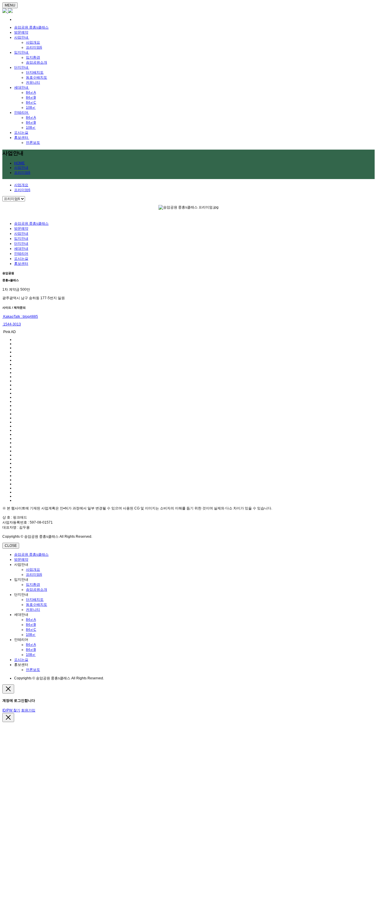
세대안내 (21, 87)
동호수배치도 (36, 77)
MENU (10, 5)
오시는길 (21, 132)
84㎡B (31, 97)
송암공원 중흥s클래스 (31, 27)
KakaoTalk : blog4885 (20, 317)
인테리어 (21, 112)
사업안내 (21, 37)
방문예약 (21, 32)
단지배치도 (35, 72)
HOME (19, 163)
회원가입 (28, 710)
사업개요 (33, 42)
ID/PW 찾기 (11, 710)
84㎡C (31, 102)
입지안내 (21, 52)
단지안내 (21, 67)
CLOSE (11, 546)
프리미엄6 (34, 47)
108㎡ (31, 107)
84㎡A (31, 92)
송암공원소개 (36, 62)
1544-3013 (11, 324)
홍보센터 (21, 137)
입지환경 (33, 57)
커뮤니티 (33, 82)
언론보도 (33, 142)
